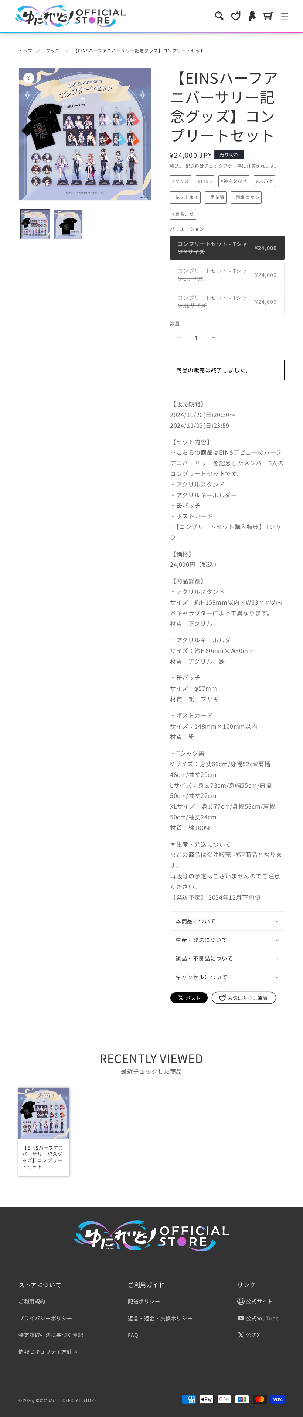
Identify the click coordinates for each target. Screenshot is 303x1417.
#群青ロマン (246, 197)
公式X (252, 1334)
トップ (25, 50)
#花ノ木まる (185, 197)
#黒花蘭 (215, 197)
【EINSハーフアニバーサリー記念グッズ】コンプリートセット (139, 50)
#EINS (205, 181)
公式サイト (259, 1301)
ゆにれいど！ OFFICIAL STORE (66, 1400)
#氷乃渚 (264, 181)
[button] (219, 16)
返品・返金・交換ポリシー (160, 1318)
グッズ (53, 50)
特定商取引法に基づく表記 (50, 1334)
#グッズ (180, 181)
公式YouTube (262, 1318)
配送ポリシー (144, 1301)
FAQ (133, 1334)
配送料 (192, 166)
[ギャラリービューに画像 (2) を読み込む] (68, 224)
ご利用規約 (31, 1301)
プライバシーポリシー (45, 1318)
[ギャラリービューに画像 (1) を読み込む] (35, 224)
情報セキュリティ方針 (45, 1351)
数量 (175, 323)
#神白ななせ (234, 181)
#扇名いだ (183, 214)
